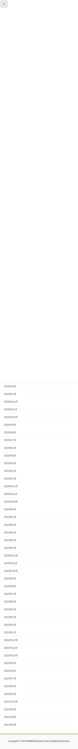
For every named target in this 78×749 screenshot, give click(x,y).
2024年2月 (10, 547)
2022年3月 (10, 694)
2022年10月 (11, 655)
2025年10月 (11, 417)
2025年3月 (10, 470)
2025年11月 (10, 409)
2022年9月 (10, 663)
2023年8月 (10, 586)
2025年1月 (10, 478)
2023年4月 (10, 609)
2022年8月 (10, 670)
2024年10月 (11, 501)
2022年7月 (10, 678)
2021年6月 (10, 724)
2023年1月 (10, 632)
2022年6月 (10, 686)
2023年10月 (11, 570)
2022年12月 (11, 640)
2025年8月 (10, 432)
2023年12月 (11, 555)
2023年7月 (10, 593)
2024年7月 (10, 517)
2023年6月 (10, 601)
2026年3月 (10, 386)
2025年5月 (10, 455)
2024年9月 (10, 509)
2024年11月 (10, 494)
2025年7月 (10, 440)
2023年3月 (10, 617)
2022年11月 (10, 647)
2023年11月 (10, 563)
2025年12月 (11, 401)
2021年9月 (10, 709)
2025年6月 (10, 447)
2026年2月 (10, 394)
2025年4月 (10, 463)
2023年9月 (10, 578)
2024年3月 (10, 540)
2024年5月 (10, 532)
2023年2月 (10, 624)
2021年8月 (10, 717)
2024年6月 (10, 524)
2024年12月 (11, 486)
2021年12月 (11, 701)
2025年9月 (10, 424)
